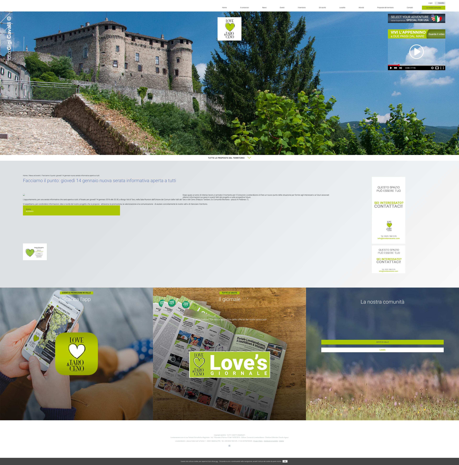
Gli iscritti (322, 8)
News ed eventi (35, 176)
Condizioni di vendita (271, 441)
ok (285, 461)
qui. (217, 461)
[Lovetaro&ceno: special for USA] (416, 18)
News (264, 8)
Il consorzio (244, 8)
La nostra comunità (433, 8)
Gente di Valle (382, 342)
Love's (382, 350)
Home (224, 8)
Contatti (410, 8)
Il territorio (302, 8)
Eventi (282, 8)
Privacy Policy (258, 441)
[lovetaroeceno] (388, 210)
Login (430, 3)
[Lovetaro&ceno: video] (416, 49)
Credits (281, 441)
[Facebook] (229, 446)
